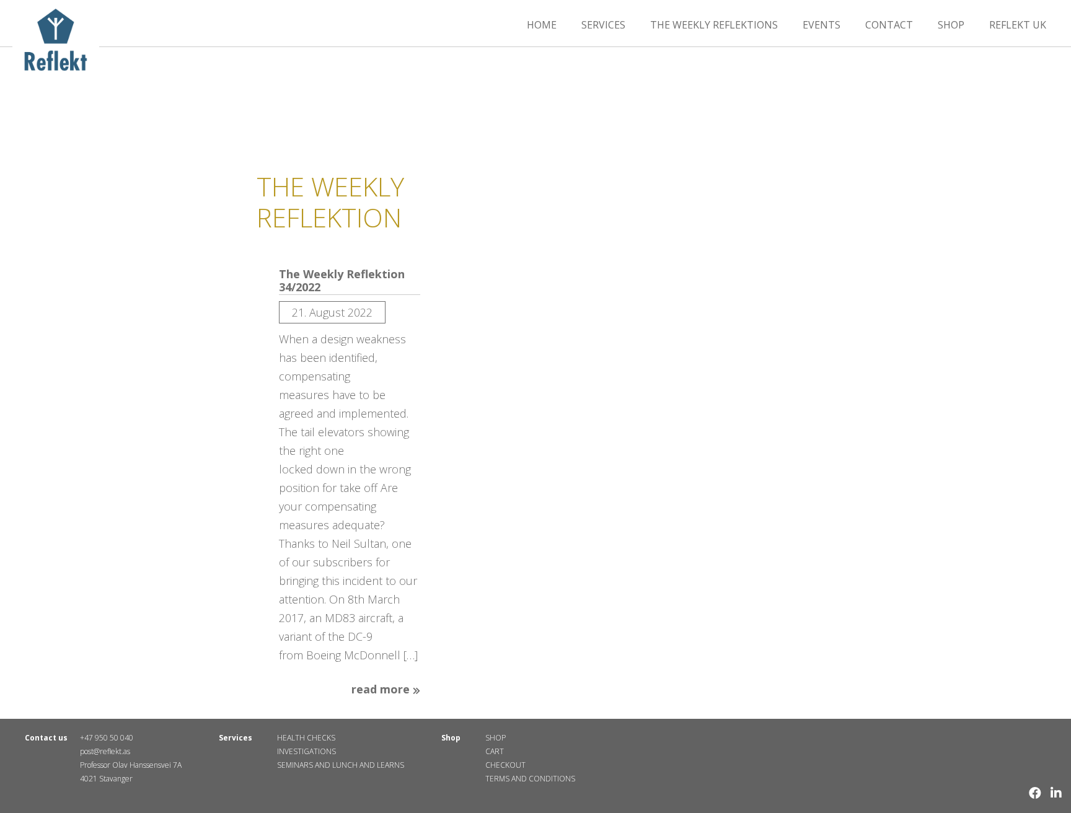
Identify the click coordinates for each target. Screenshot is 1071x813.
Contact (889, 25)
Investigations (306, 751)
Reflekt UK (1017, 25)
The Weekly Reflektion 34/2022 (342, 281)
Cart (494, 751)
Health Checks (306, 737)
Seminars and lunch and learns (340, 765)
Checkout (505, 765)
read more (382, 690)
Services (603, 25)
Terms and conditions (530, 778)
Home (542, 25)
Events (821, 25)
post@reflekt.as (105, 751)
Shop (951, 25)
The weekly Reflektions (714, 25)
